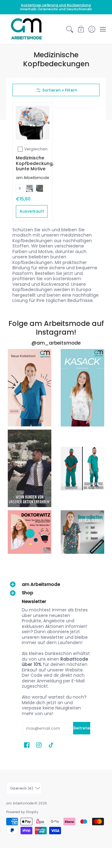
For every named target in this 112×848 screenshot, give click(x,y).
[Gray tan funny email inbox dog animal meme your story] (29, 468)
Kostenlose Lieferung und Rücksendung (56, 5)
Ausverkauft (32, 211)
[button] (80, 29)
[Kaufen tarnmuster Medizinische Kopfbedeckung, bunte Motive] (32, 122)
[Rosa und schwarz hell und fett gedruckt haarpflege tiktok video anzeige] (29, 387)
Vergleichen (36, 149)
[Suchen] (69, 29)
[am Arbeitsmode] (26, 29)
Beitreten (81, 728)
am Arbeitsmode (32, 177)
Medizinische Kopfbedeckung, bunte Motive (35, 163)
